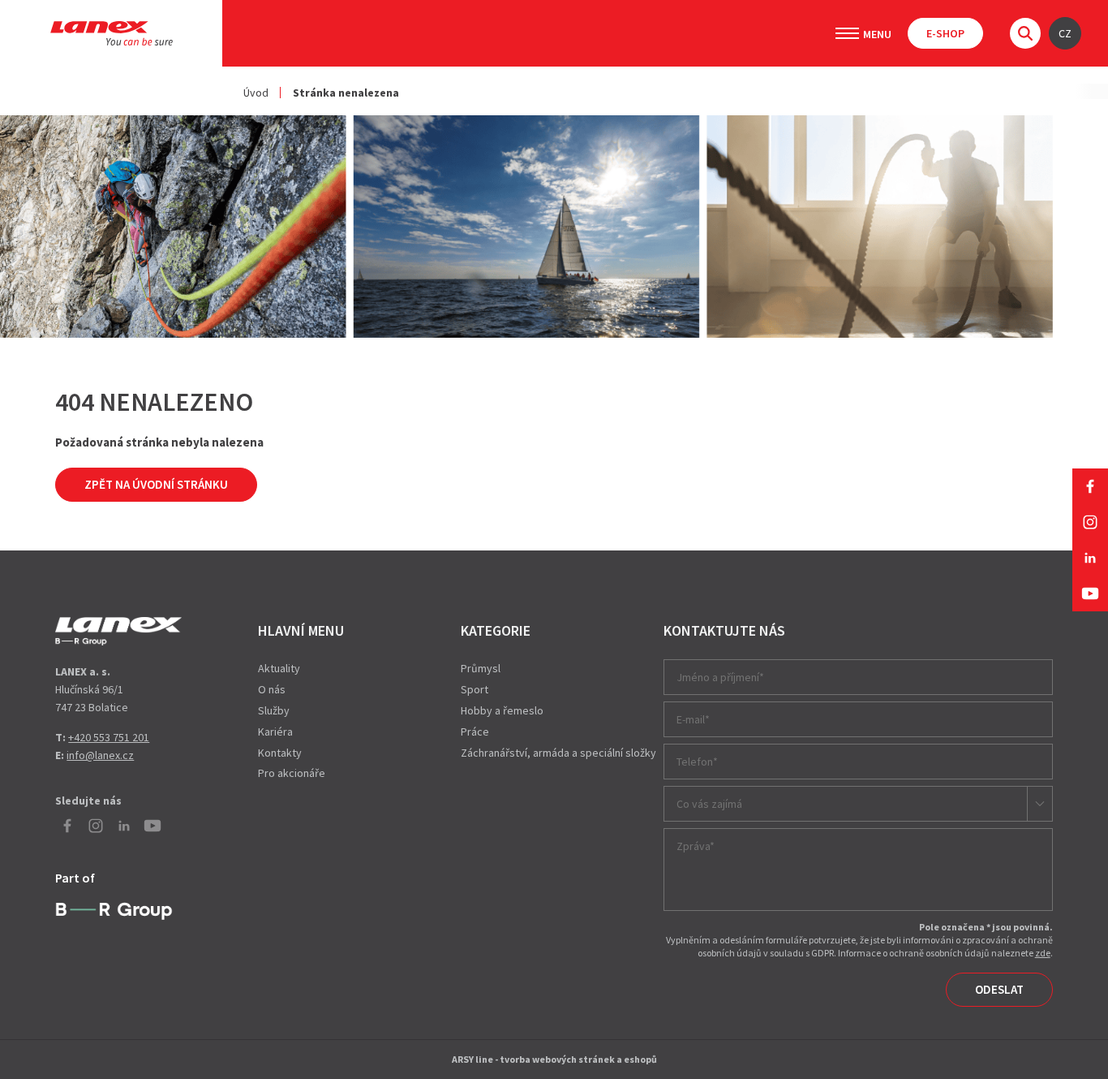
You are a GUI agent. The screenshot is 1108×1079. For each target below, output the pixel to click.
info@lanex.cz (100, 755)
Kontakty (280, 752)
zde (1042, 953)
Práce (475, 731)
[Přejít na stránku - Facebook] (1090, 486)
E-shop (945, 33)
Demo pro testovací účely (118, 630)
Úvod (255, 92)
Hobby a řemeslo (502, 710)
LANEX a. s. (111, 33)
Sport (474, 689)
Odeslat (999, 989)
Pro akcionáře (291, 773)
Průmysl (480, 668)
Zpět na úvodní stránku (156, 484)
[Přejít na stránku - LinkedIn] (1090, 558)
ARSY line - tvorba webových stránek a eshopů (554, 1059)
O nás (272, 689)
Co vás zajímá (709, 803)
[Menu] (847, 33)
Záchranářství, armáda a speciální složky (558, 752)
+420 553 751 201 (108, 737)
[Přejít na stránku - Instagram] (1090, 522)
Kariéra (275, 731)
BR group (114, 912)
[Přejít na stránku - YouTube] (1090, 593)
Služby (274, 710)
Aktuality (279, 668)
